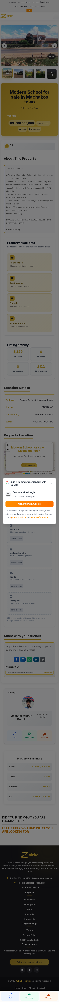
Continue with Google (29, 504)
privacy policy (18, 517)
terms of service (39, 517)
